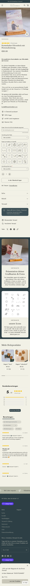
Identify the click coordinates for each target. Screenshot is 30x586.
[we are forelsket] (15, 5)
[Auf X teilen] (7, 229)
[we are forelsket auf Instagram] (5, 556)
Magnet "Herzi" (8, 364)
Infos (3, 193)
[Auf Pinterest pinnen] (14, 229)
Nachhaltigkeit (5, 518)
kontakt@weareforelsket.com (9, 107)
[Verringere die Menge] (3, 174)
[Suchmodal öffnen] (24, 5)
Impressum (5, 524)
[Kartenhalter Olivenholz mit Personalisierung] (15, 22)
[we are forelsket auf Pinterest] (8, 556)
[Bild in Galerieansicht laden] (27, 34)
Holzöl (4, 198)
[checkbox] (18, 428)
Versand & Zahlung (7, 521)
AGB (3, 530)
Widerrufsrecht (6, 527)
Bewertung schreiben (15, 410)
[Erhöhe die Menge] (9, 174)
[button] (15, 397)
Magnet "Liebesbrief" (22, 364)
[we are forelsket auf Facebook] (3, 556)
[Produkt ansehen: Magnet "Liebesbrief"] (21, 355)
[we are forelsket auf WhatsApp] (11, 556)
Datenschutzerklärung (7, 532)
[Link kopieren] (17, 229)
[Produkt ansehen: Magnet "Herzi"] (8, 355)
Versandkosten (13, 185)
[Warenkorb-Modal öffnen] (27, 5)
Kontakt (4, 516)
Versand (4, 204)
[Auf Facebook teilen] (10, 229)
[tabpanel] (15, 449)
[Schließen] (27, 565)
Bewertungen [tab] (8, 417)
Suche (3, 513)
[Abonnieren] (26, 550)
